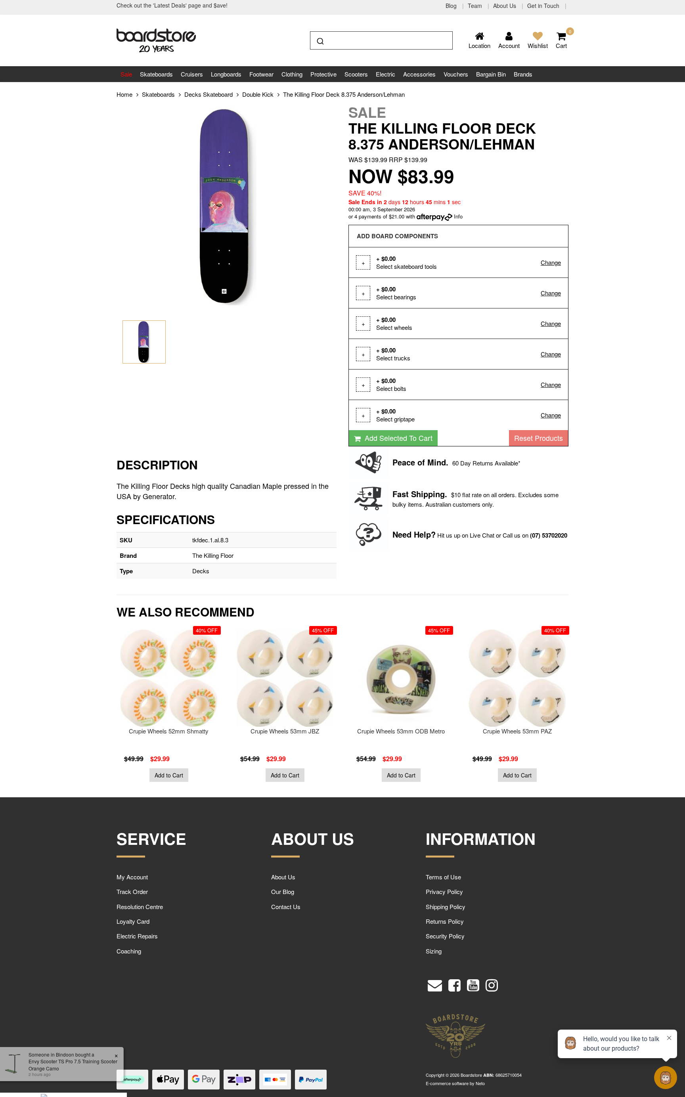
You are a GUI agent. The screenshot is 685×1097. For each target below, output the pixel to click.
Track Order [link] (132, 891)
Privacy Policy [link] (444, 891)
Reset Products (538, 438)
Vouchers (456, 74)
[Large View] (144, 342)
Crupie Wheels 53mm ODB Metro (401, 731)
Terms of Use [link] (443, 877)
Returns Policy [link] (445, 921)
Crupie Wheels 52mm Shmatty (169, 731)
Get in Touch (544, 6)
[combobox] (381, 40)
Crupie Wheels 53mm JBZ (285, 731)
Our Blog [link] (282, 891)
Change (551, 262)
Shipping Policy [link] (445, 906)
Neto (480, 1083)
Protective (323, 74)
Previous (99, 710)
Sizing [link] (434, 951)
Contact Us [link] (285, 906)
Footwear (261, 74)
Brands (523, 74)
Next (586, 710)
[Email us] (435, 983)
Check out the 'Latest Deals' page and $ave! (172, 5)
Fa (397, 494)
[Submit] (319, 39)
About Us (505, 6)
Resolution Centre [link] (140, 906)
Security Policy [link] (445, 936)
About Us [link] (283, 877)
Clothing (291, 74)
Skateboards (156, 74)
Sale (126, 74)
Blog (452, 6)
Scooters (356, 74)
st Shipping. (424, 494)
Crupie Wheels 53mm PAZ (517, 731)
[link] (454, 983)
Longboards (226, 74)
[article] (169, 705)
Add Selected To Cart (397, 438)
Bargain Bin (491, 74)
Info (458, 216)
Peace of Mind (419, 462)
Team (476, 6)
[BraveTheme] (156, 39)
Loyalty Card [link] (133, 921)
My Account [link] (132, 877)
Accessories (419, 74)
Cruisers (192, 74)
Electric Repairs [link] (137, 936)
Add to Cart (169, 775)
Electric (385, 74)
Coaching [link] (129, 951)
